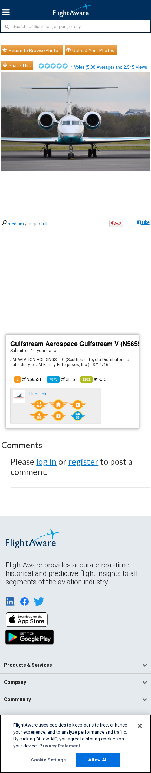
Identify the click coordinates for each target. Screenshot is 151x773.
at (96, 379)
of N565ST (29, 379)
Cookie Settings (48, 759)
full (44, 223)
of (62, 379)
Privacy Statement (59, 745)
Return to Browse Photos (34, 50)
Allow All (98, 759)
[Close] (139, 726)
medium (16, 223)
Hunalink (37, 393)
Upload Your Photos (93, 50)
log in (46, 461)
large (33, 223)
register (83, 461)
